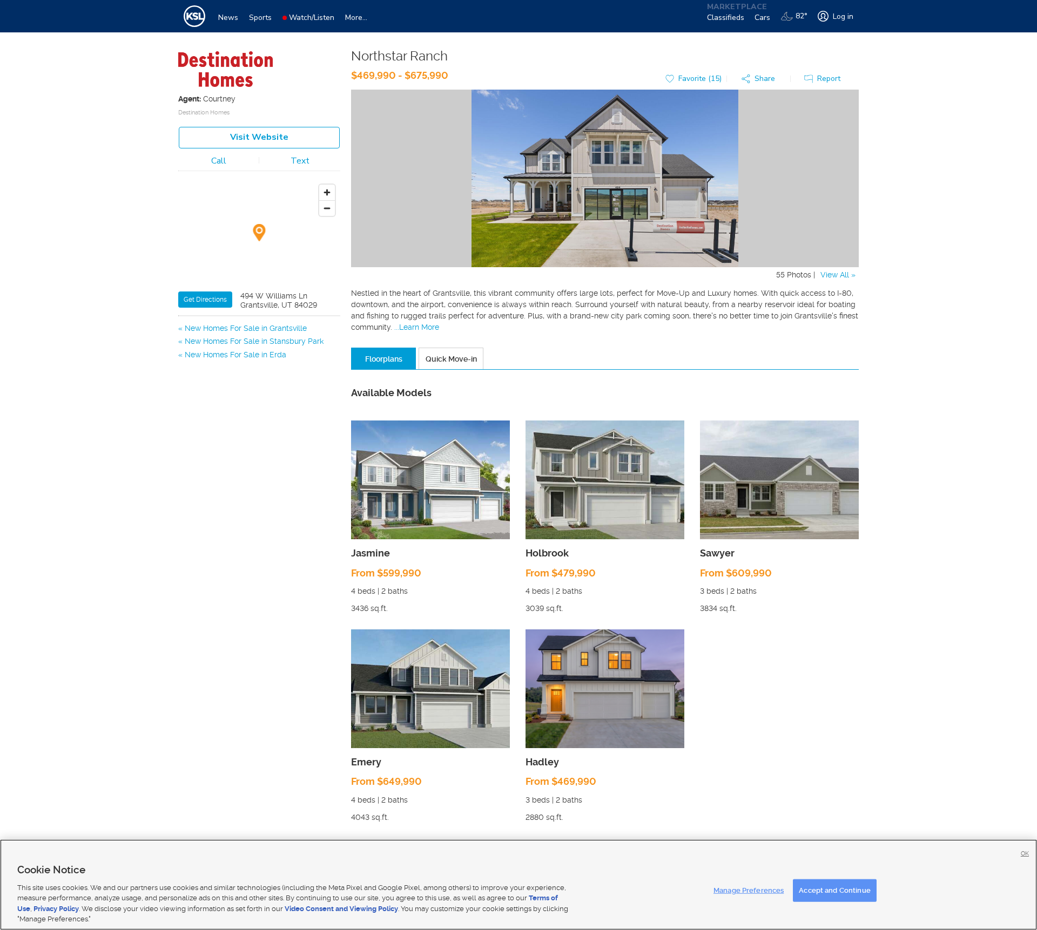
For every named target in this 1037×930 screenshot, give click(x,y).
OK (1025, 853)
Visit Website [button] (259, 137)
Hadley (542, 762)
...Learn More (416, 327)
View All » (838, 274)
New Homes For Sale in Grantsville (246, 328)
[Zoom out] (327, 208)
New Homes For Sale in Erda (235, 354)
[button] (761, 79)
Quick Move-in (451, 359)
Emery (366, 762)
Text (300, 161)
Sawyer (717, 553)
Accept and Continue (834, 890)
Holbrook (547, 553)
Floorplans (383, 359)
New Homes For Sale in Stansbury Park (254, 341)
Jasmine (370, 553)
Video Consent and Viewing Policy (341, 909)
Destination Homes (204, 112)
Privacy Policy (56, 909)
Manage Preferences (748, 890)
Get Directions (205, 299)
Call (218, 161)
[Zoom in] (327, 192)
